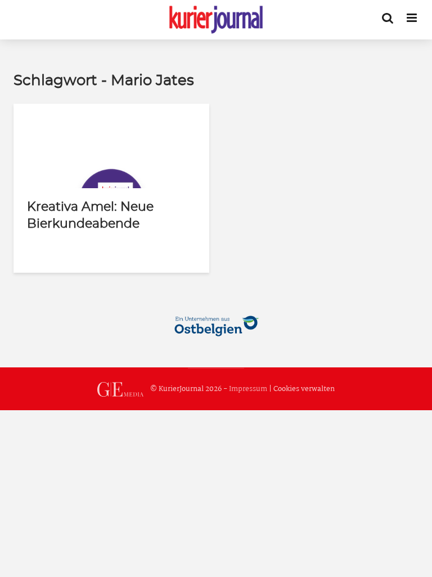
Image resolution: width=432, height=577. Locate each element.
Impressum (248, 389)
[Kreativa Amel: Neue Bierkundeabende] (111, 145)
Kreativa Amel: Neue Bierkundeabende (90, 215)
